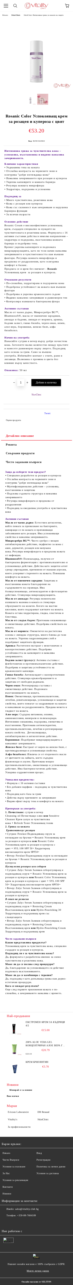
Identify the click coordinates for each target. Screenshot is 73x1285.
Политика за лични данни (51, 1166)
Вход (39, 1153)
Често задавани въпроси (23, 462)
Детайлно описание (20, 435)
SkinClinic (15, 15)
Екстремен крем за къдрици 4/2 (45, 1024)
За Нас (6, 1173)
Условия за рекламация (15, 1180)
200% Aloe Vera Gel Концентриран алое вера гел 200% (46, 1044)
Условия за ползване (14, 1166)
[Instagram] (13, 1222)
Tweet (47, 413)
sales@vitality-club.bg (27, 1209)
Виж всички (13, 1096)
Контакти (8, 1187)
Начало (5, 15)
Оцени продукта (13, 420)
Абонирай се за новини (20, 1090)
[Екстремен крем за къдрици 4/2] (14, 1028)
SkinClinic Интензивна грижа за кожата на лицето (43, 15)
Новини (7, 1193)
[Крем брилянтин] (14, 1068)
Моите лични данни (38, 1271)
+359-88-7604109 (26, 1215)
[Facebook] (6, 1222)
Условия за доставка (47, 1173)
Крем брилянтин (37, 1062)
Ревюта (11, 444)
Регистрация (43, 1160)
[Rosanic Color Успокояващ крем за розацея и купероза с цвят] (36, 88)
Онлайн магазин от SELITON (36, 1282)
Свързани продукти (20, 453)
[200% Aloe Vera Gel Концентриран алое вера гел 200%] (14, 1048)
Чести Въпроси (11, 1160)
